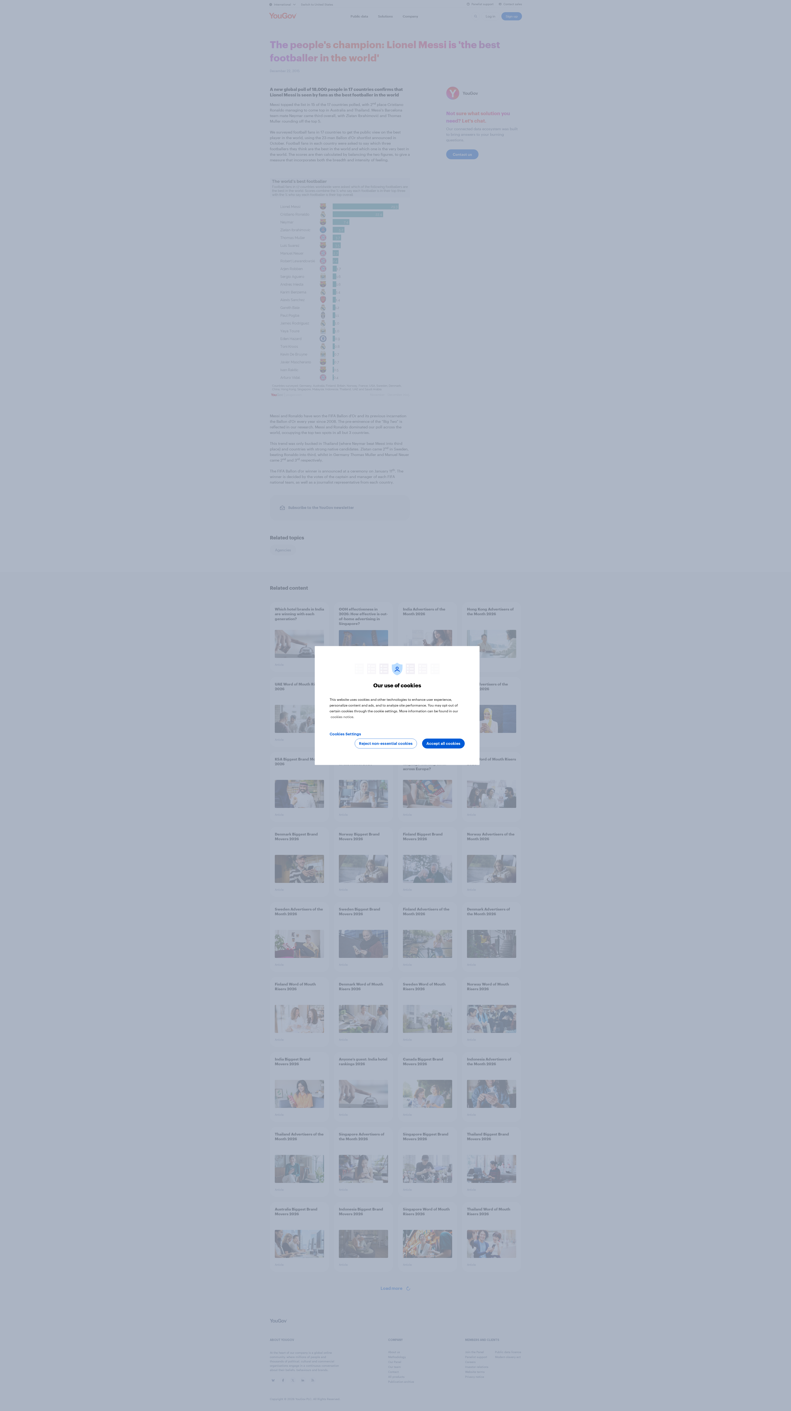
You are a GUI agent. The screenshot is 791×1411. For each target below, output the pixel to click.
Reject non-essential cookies (386, 743)
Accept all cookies (443, 743)
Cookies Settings (345, 734)
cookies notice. (342, 717)
